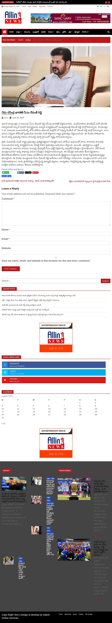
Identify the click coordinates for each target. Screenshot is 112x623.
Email (6, 239)
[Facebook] (98, 6)
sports (61, 482)
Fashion (49, 6)
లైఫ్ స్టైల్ (77, 32)
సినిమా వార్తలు (6, 486)
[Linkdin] (108, 6)
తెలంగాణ (27, 32)
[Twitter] (101, 6)
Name (6, 229)
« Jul (3, 423)
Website (6, 248)
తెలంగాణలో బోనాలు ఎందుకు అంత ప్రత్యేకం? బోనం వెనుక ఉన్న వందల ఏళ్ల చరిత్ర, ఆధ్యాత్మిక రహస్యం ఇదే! (38, 295)
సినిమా (50, 32)
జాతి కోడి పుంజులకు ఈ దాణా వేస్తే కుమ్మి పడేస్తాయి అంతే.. (22, 305)
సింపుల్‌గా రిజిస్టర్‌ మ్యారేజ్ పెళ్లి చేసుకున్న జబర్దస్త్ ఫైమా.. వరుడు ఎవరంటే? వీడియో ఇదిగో (50, 514)
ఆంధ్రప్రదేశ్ (36, 32)
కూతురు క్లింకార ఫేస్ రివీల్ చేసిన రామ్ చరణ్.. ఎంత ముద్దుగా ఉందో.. (22, 570)
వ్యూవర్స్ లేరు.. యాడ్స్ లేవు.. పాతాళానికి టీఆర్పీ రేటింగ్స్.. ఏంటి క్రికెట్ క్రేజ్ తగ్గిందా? (101, 486)
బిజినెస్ (43, 32)
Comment (8, 198)
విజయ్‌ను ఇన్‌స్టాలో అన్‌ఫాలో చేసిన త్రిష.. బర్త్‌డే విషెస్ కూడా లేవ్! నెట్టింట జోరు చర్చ (50, 545)
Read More (98, 535)
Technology (88, 614)
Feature (81, 614)
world (29, 6)
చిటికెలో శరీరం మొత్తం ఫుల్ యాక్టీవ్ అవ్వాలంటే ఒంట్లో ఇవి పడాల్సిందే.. (26, 310)
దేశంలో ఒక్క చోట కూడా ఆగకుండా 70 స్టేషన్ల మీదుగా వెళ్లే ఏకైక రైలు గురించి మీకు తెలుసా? (48, 2)
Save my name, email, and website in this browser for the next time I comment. (46, 260)
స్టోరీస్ (64, 32)
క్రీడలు (58, 32)
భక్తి (70, 32)
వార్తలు (18, 32)
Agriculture (42, 6)
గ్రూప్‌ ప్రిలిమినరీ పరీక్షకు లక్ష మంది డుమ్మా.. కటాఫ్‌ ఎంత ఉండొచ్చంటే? (28, 181)
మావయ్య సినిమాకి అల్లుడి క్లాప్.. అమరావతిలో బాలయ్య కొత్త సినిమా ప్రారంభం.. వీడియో (51, 487)
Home (24, 6)
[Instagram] (105, 6)
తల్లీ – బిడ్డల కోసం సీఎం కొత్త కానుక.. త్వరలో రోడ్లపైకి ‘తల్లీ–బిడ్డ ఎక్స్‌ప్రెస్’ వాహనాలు (31, 300)
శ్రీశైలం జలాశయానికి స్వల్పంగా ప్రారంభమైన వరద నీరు (89, 181)
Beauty (35, 6)
